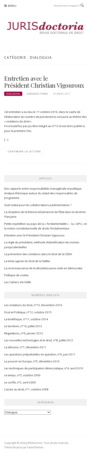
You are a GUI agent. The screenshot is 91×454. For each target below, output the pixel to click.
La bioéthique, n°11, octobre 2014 (26, 319)
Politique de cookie (16, 275)
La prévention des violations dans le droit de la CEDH (38, 254)
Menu (12, 6)
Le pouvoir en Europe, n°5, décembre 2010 (31, 361)
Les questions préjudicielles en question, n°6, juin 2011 (39, 354)
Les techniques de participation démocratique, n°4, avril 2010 (43, 368)
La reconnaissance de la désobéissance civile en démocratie (43, 268)
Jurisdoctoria (37, 93)
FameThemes (35, 447)
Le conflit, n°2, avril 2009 (20, 382)
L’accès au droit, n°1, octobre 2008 (26, 389)
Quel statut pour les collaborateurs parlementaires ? (38, 205)
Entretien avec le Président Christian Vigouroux (44, 81)
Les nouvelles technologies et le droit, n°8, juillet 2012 (38, 340)
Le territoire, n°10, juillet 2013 (23, 326)
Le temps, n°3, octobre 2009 (22, 375)
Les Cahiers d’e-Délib (17, 282)
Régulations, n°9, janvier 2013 (23, 333)
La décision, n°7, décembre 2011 (25, 347)
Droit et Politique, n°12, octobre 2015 (28, 312)
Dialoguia (13, 93)
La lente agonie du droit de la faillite (27, 261)
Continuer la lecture (24, 151)
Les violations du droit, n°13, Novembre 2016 (33, 305)
